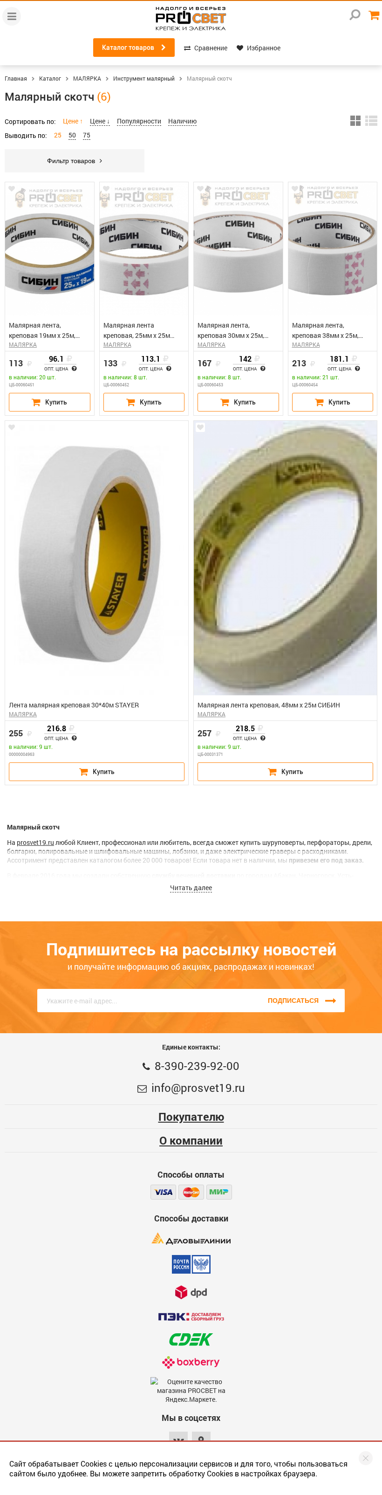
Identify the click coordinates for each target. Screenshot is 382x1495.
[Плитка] (355, 121)
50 (72, 134)
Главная (16, 78)
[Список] (371, 121)
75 (86, 134)
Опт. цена (56, 369)
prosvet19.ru (35, 842)
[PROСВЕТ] (191, 18)
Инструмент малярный (144, 78)
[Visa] (163, 1192)
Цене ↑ (73, 121)
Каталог (50, 78)
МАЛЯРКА (87, 78)
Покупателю (191, 1116)
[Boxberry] (191, 1362)
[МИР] (219, 1192)
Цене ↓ (100, 121)
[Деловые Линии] (191, 1238)
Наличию (182, 121)
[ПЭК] (191, 1316)
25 (57, 134)
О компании (191, 1140)
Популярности (139, 121)
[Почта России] (191, 1264)
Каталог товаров (128, 47)
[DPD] (191, 1292)
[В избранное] (11, 188)
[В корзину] (49, 402)
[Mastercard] (191, 1192)
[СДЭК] (191, 1339)
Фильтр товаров (71, 161)
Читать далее (191, 887)
